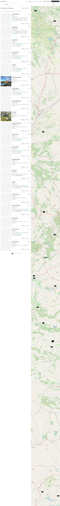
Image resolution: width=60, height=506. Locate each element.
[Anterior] (2, 19)
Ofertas (37, 1)
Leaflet (52, 505)
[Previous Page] (11, 253)
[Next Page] (20, 253)
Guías (34, 1)
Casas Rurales (30, 1)
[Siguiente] (10, 19)
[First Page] (9, 253)
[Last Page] (21, 253)
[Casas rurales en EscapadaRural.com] (4, 1)
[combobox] (26, 4)
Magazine (40, 1)
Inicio (26, 1)
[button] (42, 491)
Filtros (54, 4)
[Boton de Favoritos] (29, 14)
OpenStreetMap (58, 505)
